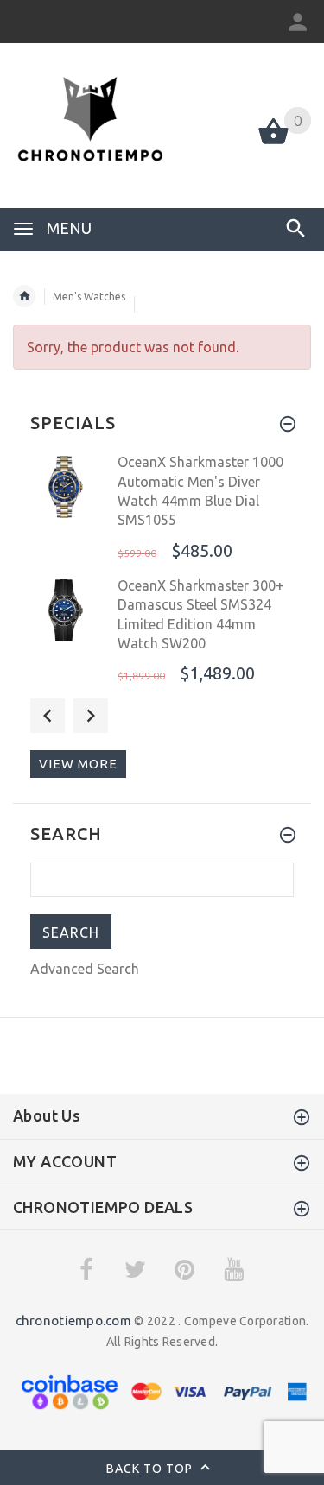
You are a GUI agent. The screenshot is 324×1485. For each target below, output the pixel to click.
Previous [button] (47, 715)
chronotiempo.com (73, 1320)
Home (24, 296)
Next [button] (90, 715)
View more (78, 763)
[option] (162, 509)
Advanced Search (84, 968)
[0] (273, 142)
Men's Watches (89, 296)
